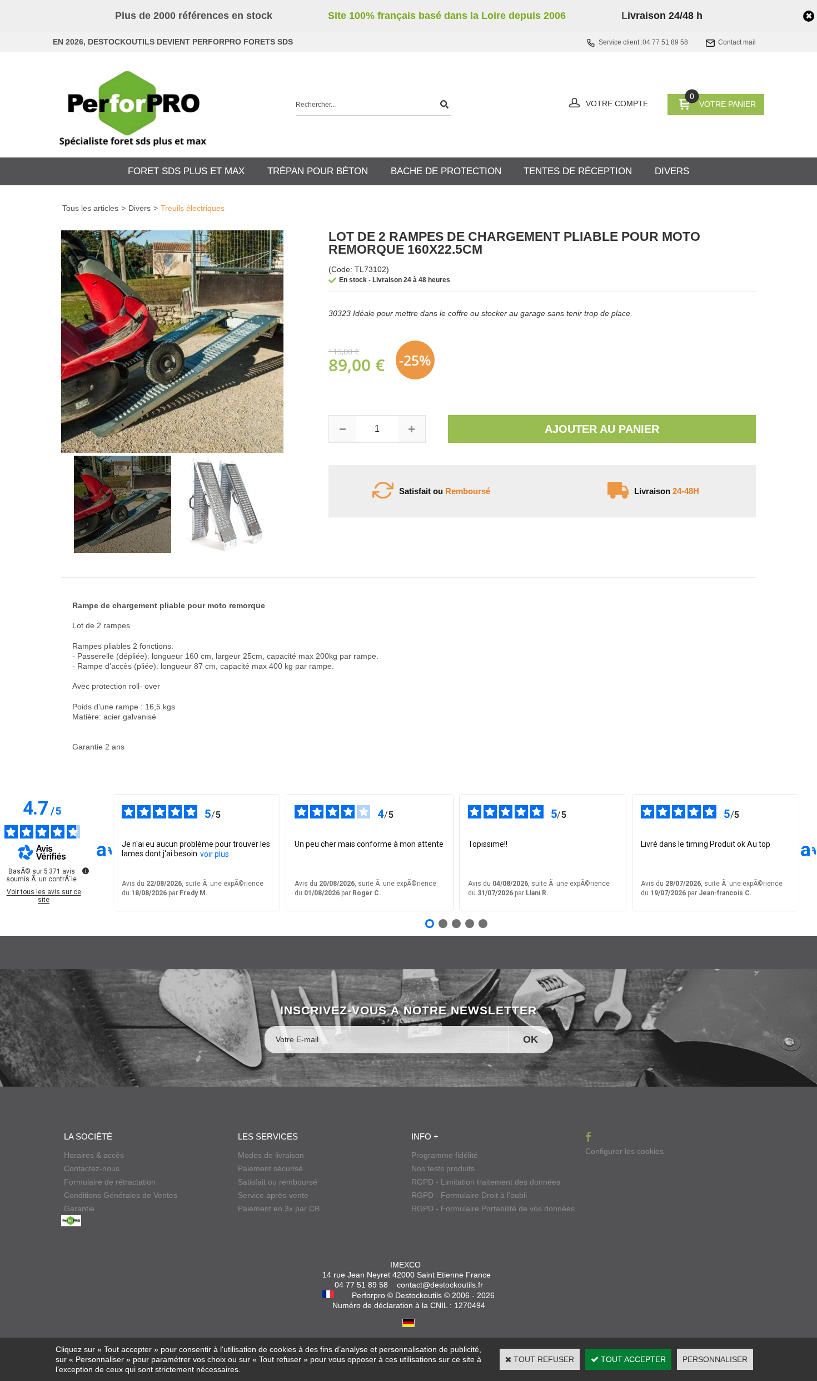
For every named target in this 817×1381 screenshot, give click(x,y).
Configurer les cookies (624, 1151)
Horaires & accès (94, 1155)
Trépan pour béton (317, 171)
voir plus (214, 854)
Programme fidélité (444, 1155)
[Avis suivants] (808, 852)
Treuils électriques (193, 208)
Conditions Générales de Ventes (120, 1195)
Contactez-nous (91, 1168)
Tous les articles (90, 208)
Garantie (79, 1208)
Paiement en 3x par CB (279, 1208)
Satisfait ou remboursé (277, 1181)
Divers (139, 208)
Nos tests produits (443, 1168)
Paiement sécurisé (270, 1168)
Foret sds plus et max (186, 171)
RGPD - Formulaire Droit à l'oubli (469, 1195)
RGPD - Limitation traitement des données (485, 1181)
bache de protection (446, 171)
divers (672, 171)
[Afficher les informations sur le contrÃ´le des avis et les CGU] (85, 870)
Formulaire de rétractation (110, 1181)
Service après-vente (273, 1195)
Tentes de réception (578, 171)
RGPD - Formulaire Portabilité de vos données (493, 1208)
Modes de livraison (271, 1155)
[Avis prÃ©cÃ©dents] (104, 852)
